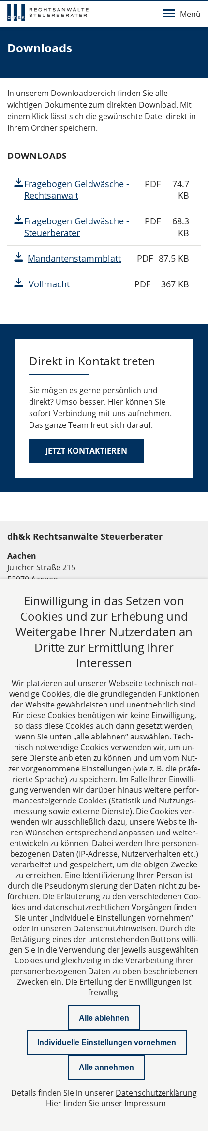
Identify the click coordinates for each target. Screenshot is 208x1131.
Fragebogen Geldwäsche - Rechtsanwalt (76, 189)
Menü (190, 14)
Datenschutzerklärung (156, 1092)
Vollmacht (49, 284)
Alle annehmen (106, 1067)
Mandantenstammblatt (74, 258)
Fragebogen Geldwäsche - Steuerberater (76, 226)
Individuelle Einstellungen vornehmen (106, 1042)
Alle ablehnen (104, 1018)
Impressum (145, 1103)
